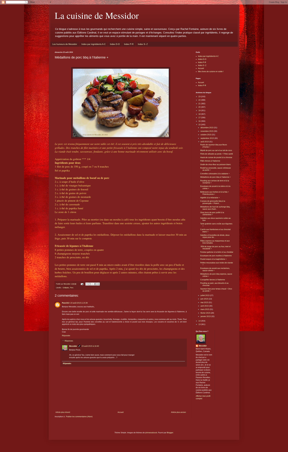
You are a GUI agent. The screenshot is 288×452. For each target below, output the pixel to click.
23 (199, 97)
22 (199, 100)
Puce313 (65, 303)
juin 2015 (205, 299)
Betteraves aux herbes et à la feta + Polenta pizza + (214, 193)
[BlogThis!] (89, 284)
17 (199, 118)
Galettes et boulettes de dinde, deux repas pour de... (215, 236)
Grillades (66, 288)
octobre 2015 (206, 135)
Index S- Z (143, 44)
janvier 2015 (206, 316)
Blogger (170, 433)
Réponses (69, 341)
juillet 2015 (205, 295)
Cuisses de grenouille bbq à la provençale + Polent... (212, 202)
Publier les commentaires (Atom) (79, 417)
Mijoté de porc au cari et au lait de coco (216, 150)
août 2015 (205, 142)
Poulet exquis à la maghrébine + (213, 259)
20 (199, 107)
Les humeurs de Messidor (64, 44)
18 (199, 114)
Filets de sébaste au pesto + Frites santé (216, 154)
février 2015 (206, 313)
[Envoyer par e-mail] (86, 284)
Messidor (73, 346)
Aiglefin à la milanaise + (210, 198)
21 (199, 104)
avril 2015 (205, 306)
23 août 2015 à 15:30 (79, 303)
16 (199, 121)
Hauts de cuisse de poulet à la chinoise (216, 157)
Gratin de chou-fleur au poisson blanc (215, 164)
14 (199, 321)
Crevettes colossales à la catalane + (215, 174)
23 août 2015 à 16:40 (90, 346)
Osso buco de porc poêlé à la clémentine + (212, 213)
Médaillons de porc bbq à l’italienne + (215, 177)
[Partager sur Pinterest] (98, 284)
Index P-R (129, 44)
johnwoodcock (151, 433)
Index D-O (115, 44)
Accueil (121, 412)
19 (199, 110)
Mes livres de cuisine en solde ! (211, 71)
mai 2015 (205, 302)
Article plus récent (63, 412)
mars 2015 (205, 309)
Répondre (66, 336)
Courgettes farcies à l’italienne (212, 280)
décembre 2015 (207, 128)
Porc (72, 288)
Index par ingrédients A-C (93, 44)
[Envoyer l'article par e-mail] (82, 284)
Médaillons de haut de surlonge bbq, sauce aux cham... (215, 208)
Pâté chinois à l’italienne (210, 161)
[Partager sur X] (92, 284)
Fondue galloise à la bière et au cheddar (216, 252)
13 (199, 324)
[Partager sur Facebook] (95, 284)
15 (199, 125)
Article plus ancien (178, 412)
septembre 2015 (207, 138)
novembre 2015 (207, 131)
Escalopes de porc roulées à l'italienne (216, 256)
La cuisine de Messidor (97, 15)
